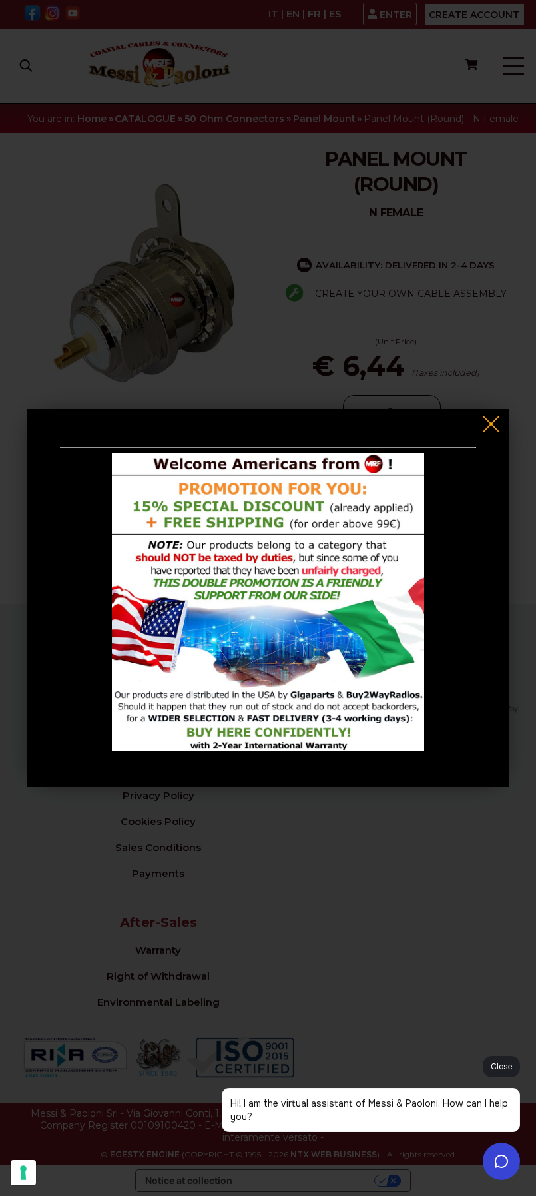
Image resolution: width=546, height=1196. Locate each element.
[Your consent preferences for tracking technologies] (23, 1172)
